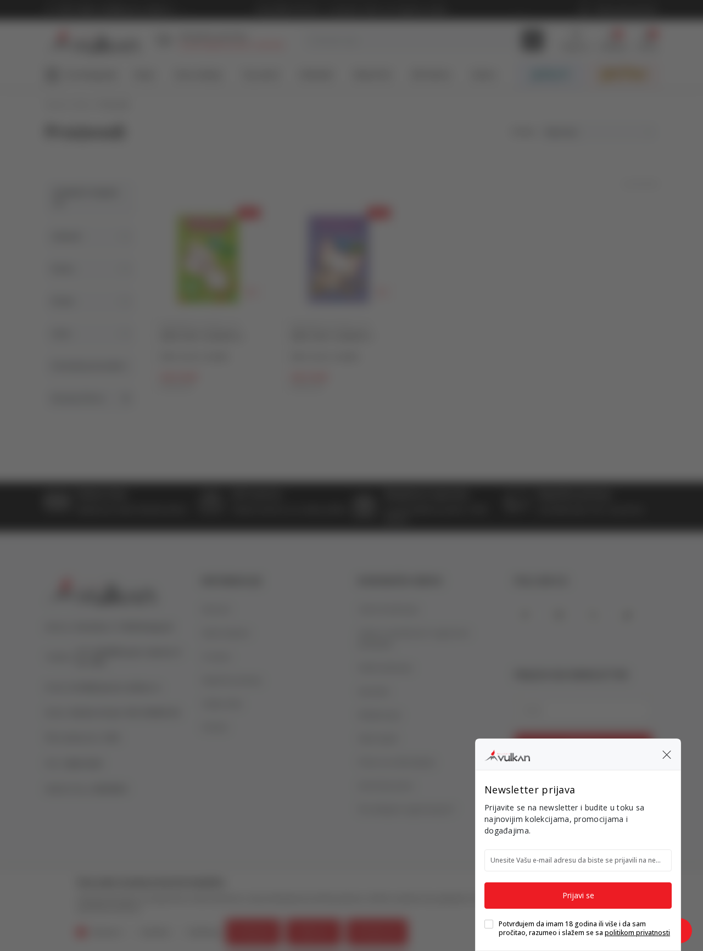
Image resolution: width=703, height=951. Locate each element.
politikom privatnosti (637, 932)
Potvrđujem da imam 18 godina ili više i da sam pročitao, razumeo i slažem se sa (584, 928)
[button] (666, 754)
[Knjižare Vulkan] (507, 754)
